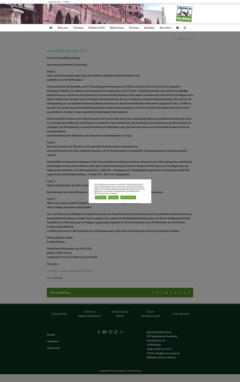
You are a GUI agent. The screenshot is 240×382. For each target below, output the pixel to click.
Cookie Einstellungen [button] (128, 197)
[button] (185, 28)
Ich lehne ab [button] (113, 197)
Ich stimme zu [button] (100, 197)
